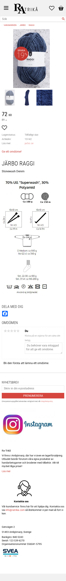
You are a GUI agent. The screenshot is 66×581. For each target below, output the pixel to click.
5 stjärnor (18, 330)
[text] (33, 114)
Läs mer (6, 471)
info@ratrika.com (15, 510)
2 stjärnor (8, 330)
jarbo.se (29, 143)
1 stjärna (5, 330)
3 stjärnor (11, 330)
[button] (53, 8)
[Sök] (63, 18)
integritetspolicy (47, 401)
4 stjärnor (14, 330)
